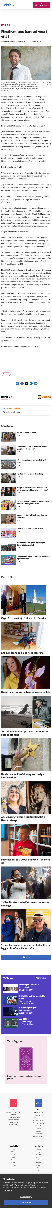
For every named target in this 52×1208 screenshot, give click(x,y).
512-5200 (40, 1112)
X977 (38, 1168)
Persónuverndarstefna (13, 1117)
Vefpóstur (38, 1131)
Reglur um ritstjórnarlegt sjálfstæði (13, 1113)
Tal (38, 1170)
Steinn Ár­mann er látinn (26, 433)
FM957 (38, 1165)
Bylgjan (38, 1162)
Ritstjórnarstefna (38, 1120)
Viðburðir (38, 1157)
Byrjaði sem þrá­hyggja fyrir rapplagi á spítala (25, 692)
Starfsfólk (38, 1126)
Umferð (38, 1128)
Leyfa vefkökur (26, 1202)
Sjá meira (26, 957)
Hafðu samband (38, 1118)
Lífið (13, 1157)
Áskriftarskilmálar (38, 1123)
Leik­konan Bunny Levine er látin (30, 529)
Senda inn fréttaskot (38, 1136)
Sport (13, 1154)
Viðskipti (13, 1152)
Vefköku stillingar (26, 1197)
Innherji (38, 1149)
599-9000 (15, 1125)
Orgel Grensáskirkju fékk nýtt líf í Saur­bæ (23, 618)
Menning (5, 374)
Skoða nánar (7, 1190)
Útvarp (14, 1165)
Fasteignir (38, 1152)
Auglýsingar (38, 1115)
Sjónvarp (13, 1162)
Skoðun (13, 1160)
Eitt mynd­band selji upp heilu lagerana (22, 653)
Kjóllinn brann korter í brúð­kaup (30, 474)
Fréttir (13, 1149)
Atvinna (38, 1154)
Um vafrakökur (38, 1134)
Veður (38, 1160)
